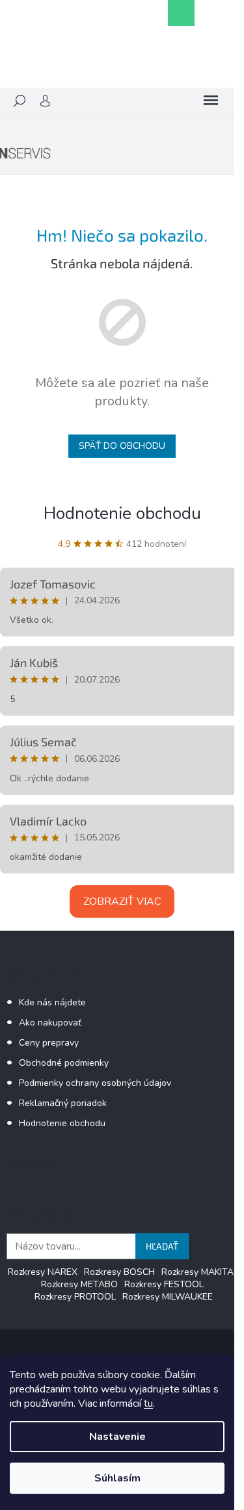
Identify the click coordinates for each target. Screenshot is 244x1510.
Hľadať (162, 1246)
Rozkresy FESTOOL (164, 1284)
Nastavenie (117, 1436)
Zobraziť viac (122, 901)
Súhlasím (117, 1478)
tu (148, 1403)
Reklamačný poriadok (63, 1103)
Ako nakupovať (50, 1022)
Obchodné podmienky (64, 1063)
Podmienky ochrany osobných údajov (95, 1083)
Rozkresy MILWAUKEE (167, 1296)
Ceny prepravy (49, 1043)
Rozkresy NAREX (42, 1272)
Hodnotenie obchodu (122, 513)
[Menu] (211, 100)
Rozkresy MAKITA (197, 1272)
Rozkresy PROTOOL (75, 1296)
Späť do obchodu (122, 446)
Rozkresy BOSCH (119, 1272)
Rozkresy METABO (79, 1284)
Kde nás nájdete (52, 1002)
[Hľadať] (20, 100)
